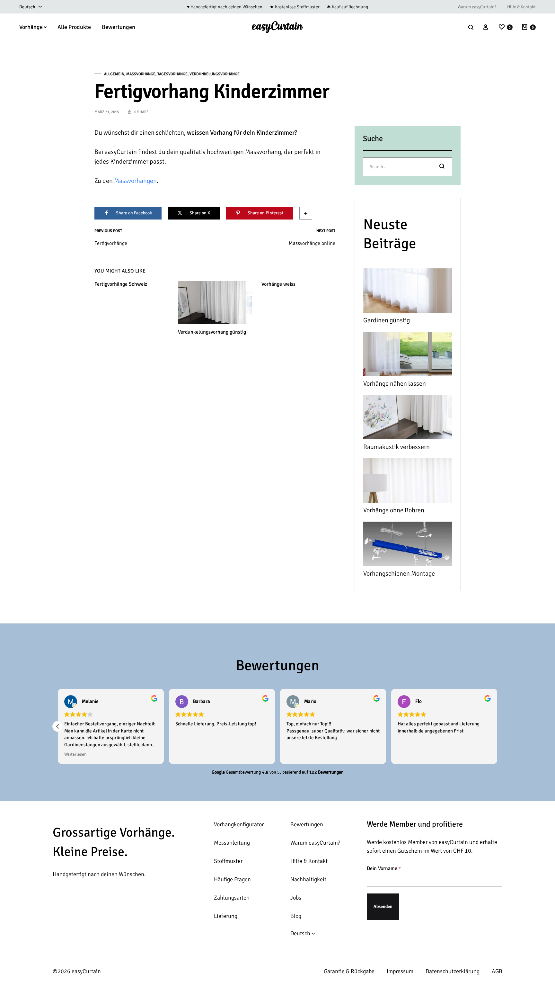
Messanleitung (232, 842)
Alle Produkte (74, 27)
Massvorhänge (140, 74)
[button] (58, 726)
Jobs (295, 897)
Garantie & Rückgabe (349, 971)
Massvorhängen (135, 181)
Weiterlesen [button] (75, 754)
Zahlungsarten (232, 897)
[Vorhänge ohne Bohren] (407, 482)
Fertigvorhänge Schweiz (120, 284)
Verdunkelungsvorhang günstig (212, 332)
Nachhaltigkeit (308, 879)
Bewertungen (118, 27)
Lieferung (225, 916)
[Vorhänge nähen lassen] (407, 355)
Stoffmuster (228, 861)
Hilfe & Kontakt (521, 7)
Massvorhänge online (312, 243)
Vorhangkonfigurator (239, 824)
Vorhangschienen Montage (399, 574)
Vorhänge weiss (278, 284)
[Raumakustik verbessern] (407, 418)
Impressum (400, 971)
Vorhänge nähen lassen (394, 384)
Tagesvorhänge (172, 74)
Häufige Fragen (232, 879)
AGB (497, 971)
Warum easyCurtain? (477, 7)
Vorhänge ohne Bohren (393, 510)
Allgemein (114, 74)
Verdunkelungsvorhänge (214, 74)
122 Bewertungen (326, 772)
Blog (295, 916)
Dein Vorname (384, 868)
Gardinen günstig (386, 320)
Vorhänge (31, 27)
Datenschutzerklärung (453, 971)
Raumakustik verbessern (396, 447)
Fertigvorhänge (110, 243)
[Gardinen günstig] (407, 292)
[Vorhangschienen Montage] (407, 545)
